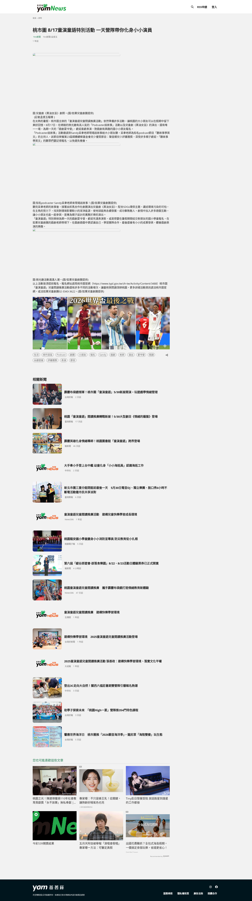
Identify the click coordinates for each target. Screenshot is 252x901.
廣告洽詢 (198, 893)
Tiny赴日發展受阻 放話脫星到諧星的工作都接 (147, 801)
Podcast (61, 354)
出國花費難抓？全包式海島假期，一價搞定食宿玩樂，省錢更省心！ (146, 846)
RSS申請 (202, 7)
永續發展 (38, 360)
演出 (131, 354)
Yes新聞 (37, 36)
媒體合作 (212, 893)
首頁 (34, 18)
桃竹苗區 (47, 354)
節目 (72, 360)
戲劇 (113, 354)
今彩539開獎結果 (43, 843)
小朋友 (82, 354)
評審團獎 (52, 360)
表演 (63, 360)
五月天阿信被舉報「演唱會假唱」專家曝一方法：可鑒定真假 (100, 846)
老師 (122, 354)
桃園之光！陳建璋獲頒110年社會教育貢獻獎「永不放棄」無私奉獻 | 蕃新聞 (54, 801)
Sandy (102, 354)
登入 (214, 7)
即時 (40, 18)
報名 (92, 354)
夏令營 (141, 354)
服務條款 (168, 893)
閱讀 (151, 354)
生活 (36, 354)
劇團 (72, 354)
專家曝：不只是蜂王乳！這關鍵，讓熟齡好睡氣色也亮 (100, 801)
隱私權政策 (183, 893)
